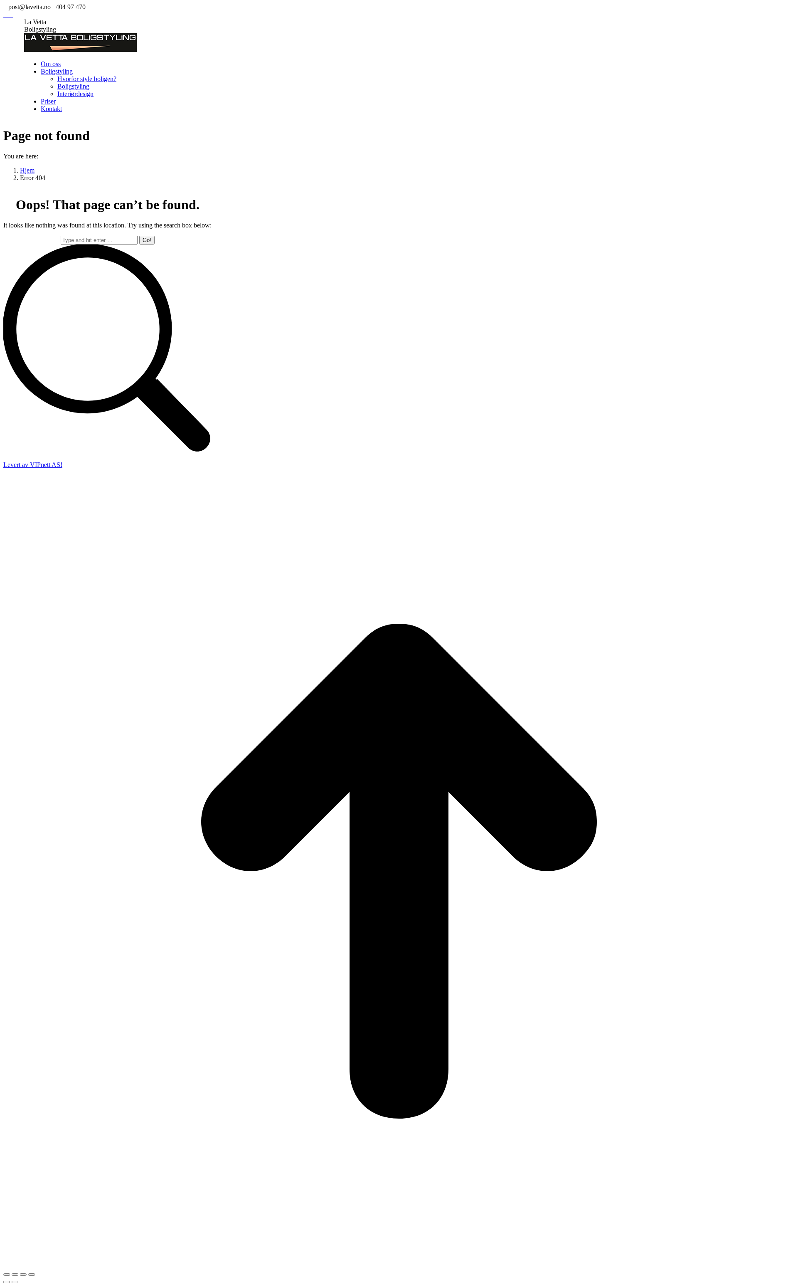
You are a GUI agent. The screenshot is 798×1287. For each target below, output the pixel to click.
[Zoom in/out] (31, 1274)
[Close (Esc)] (6, 1274)
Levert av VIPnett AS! (32, 464)
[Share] (15, 1274)
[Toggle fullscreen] (23, 1274)
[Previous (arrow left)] (6, 1282)
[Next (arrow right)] (15, 1282)
